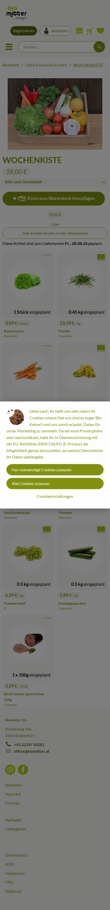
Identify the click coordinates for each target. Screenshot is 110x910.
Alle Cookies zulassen (31, 483)
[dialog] (55, 455)
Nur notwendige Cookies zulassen (41, 469)
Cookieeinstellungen (55, 496)
